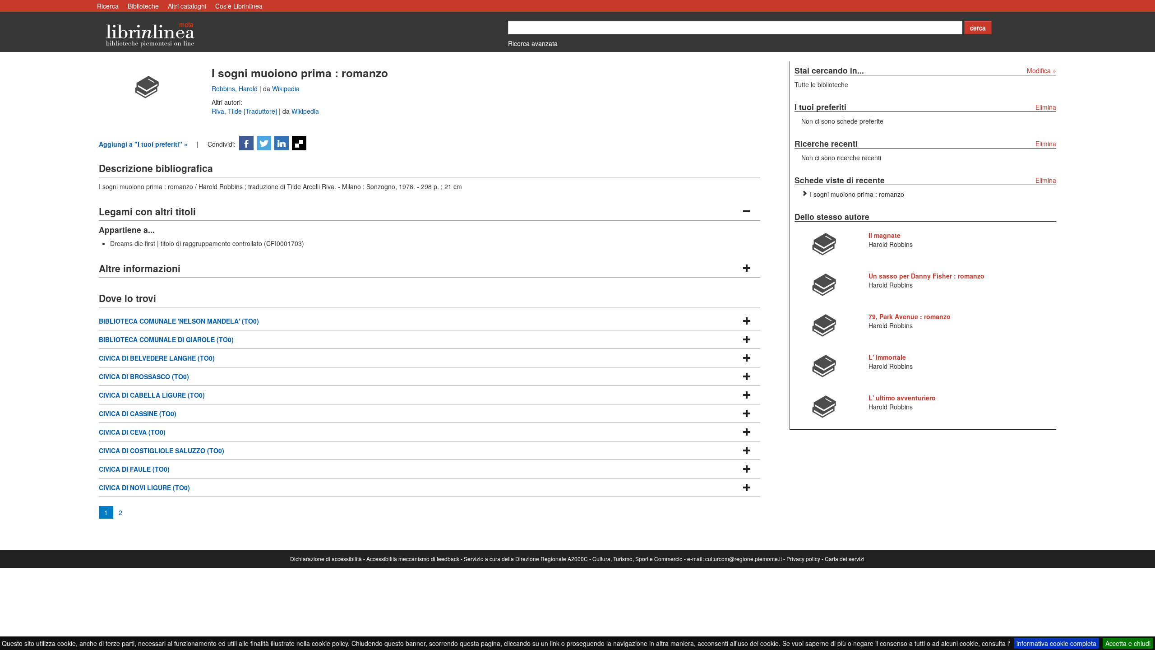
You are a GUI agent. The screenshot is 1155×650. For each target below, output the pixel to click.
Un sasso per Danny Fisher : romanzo (926, 275)
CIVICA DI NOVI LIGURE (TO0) (144, 487)
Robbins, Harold (235, 88)
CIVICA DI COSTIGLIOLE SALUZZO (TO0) (161, 450)
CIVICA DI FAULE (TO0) (134, 469)
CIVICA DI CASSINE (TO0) (137, 413)
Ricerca (108, 5)
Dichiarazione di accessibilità (326, 558)
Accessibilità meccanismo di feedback (412, 558)
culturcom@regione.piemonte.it (743, 558)
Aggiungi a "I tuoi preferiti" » (143, 144)
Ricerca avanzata (533, 43)
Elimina (1045, 106)
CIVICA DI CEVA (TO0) (132, 431)
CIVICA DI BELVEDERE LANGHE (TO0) (157, 357)
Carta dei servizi (844, 558)
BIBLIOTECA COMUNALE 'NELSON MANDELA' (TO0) (179, 320)
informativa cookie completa (1056, 643)
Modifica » (1041, 70)
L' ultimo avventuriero (902, 397)
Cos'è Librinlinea (239, 5)
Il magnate (885, 235)
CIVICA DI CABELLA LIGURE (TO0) (152, 394)
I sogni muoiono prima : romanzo (857, 194)
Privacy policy (803, 558)
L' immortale (887, 357)
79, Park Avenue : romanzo (910, 316)
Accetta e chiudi (1127, 643)
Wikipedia (286, 88)
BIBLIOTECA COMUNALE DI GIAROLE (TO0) (166, 339)
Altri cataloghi (187, 5)
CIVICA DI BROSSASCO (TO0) (144, 376)
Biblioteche (143, 5)
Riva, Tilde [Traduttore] (245, 111)
